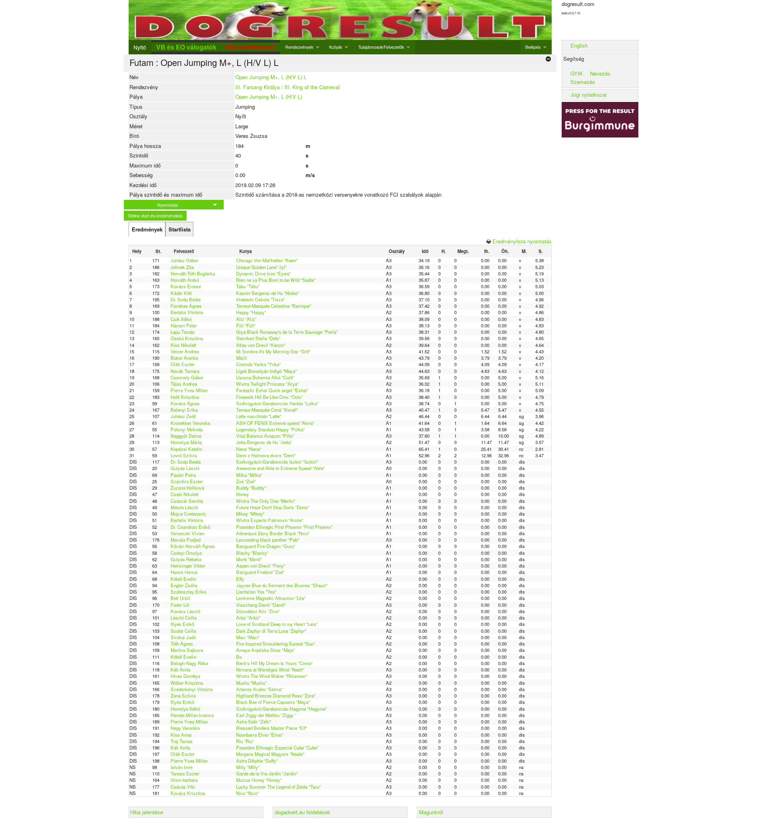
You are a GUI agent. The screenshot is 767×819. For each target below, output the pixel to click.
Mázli (241, 358)
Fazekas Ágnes (186, 306)
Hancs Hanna (184, 572)
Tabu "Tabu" (248, 286)
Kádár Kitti (181, 293)
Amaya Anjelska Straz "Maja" (265, 650)
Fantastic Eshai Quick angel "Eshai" (272, 390)
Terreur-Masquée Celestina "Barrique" (273, 306)
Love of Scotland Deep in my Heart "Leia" (277, 624)
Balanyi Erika (184, 410)
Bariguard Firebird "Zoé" (260, 572)
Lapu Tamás (183, 332)
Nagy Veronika (185, 728)
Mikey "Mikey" (250, 513)
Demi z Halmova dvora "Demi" (266, 455)
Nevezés (600, 73)
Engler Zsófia (184, 585)
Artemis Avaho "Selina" (259, 689)
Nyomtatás (167, 205)
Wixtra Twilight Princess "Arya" (267, 384)
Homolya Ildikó (185, 708)
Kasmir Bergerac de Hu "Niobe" (267, 293)
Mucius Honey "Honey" (259, 780)
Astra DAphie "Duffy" (257, 760)
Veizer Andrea (185, 351)
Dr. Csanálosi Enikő (190, 527)
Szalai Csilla (183, 631)
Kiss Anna (181, 734)
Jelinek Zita (182, 267)
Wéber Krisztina (187, 683)
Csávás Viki (183, 786)
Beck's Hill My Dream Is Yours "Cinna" (274, 663)
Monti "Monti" (249, 559)
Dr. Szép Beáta (186, 299)
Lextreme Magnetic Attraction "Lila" (271, 598)
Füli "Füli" (246, 325)
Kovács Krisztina (188, 793)
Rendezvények (299, 47)
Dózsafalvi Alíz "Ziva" (258, 611)
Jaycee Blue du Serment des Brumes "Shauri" (282, 585)
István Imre (182, 767)
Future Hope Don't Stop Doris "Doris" (272, 507)
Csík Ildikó (181, 319)
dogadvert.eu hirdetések (302, 812)
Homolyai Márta (186, 442)
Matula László (184, 507)
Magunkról (431, 812)
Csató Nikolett (185, 494)
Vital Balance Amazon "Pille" (265, 435)
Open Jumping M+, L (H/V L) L (270, 77)
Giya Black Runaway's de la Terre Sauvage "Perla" (287, 332)
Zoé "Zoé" (246, 481)
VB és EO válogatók (186, 47)
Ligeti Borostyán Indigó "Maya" (266, 371)
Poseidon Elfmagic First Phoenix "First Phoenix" (284, 527)
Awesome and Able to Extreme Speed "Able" (280, 468)
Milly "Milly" (248, 767)
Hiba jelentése (146, 812)
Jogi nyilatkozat (588, 94)
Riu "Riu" (245, 741)
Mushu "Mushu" (251, 683)
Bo (239, 657)
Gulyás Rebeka (186, 559)
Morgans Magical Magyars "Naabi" (270, 754)
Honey (242, 494)
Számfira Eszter (187, 481)
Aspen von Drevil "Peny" (260, 565)
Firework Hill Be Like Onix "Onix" (269, 397)
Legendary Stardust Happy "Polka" (270, 429)
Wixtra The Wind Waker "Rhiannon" (271, 676)
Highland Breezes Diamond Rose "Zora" (276, 695)
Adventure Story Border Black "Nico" (273, 533)
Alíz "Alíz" (246, 319)
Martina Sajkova (187, 650)
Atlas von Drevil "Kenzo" (260, 345)
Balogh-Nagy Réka (189, 663)
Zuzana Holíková (187, 487)
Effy (240, 579)
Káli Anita (180, 669)
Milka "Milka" (249, 475)
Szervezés (582, 82)
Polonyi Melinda (187, 429)
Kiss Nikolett (183, 345)
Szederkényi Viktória (192, 689)
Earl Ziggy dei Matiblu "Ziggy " (266, 715)
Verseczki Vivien (188, 533)
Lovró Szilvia (184, 455)
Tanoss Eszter (185, 773)
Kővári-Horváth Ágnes (193, 546)
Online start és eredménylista (155, 216)
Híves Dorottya (185, 676)
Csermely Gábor (187, 377)
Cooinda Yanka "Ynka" (258, 364)
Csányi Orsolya (186, 553)
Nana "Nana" (248, 449)
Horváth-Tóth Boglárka (193, 273)
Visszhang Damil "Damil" (261, 605)
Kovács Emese (186, 286)
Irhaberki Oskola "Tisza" (260, 299)
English (579, 45)
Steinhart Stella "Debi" (258, 338)
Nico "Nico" (247, 793)
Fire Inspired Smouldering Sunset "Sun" (275, 643)
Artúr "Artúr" (248, 617)
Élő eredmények (250, 47)
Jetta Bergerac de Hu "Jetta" (264, 442)
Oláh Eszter (183, 364)
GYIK (576, 73)
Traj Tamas (182, 741)
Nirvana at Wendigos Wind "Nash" (270, 669)
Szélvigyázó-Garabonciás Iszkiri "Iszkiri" (277, 461)
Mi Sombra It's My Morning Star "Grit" (273, 351)
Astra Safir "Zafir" (253, 721)
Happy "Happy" (251, 312)
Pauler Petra (183, 475)
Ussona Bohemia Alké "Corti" (265, 377)
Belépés (532, 47)
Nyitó (139, 47)
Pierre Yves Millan (189, 390)
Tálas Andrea (184, 384)
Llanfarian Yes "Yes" (256, 591)
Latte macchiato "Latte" (258, 416)
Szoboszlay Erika (188, 591)
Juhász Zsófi (183, 416)
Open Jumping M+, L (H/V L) (268, 96)
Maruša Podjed (186, 539)
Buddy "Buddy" (251, 487)
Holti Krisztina (185, 397)
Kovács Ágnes (185, 403)
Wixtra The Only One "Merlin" (265, 501)
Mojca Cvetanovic (188, 513)
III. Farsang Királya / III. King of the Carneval (287, 87)
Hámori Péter (184, 325)
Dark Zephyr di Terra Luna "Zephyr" (271, 631)
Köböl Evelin (183, 579)
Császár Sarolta (187, 501)
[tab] (147, 229)
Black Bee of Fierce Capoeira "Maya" (273, 702)
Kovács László (185, 611)
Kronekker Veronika (190, 423)
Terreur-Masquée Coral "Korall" (267, 410)
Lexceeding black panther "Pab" (267, 539)
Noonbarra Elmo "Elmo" (259, 734)
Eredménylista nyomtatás (522, 241)
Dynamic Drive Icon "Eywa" (263, 273)
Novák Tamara (185, 371)
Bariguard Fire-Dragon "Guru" (265, 546)
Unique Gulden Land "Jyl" (261, 267)
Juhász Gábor (185, 260)
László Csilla (184, 617)
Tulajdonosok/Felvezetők (381, 47)
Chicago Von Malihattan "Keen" (267, 260)
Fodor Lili (180, 605)
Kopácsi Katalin (186, 449)
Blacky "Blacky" (252, 553)
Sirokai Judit (183, 637)
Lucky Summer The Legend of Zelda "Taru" (278, 786)
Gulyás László (185, 468)
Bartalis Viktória (187, 312)
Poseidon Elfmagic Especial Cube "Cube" (277, 747)
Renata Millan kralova (192, 715)
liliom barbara (184, 780)
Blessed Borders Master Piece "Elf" (271, 728)
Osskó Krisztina (187, 338)
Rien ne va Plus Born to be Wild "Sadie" (276, 280)
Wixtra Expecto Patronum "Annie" (269, 520)
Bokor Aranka (184, 358)
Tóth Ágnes (182, 643)
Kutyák (335, 47)
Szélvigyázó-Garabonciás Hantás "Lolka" (277, 403)
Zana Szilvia (183, 695)
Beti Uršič (181, 598)
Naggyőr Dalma (186, 435)
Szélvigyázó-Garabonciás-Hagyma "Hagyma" (281, 708)
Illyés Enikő (182, 624)
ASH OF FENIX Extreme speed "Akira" (275, 423)
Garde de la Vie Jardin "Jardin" (267, 773)
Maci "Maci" (248, 637)
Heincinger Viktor (188, 565)
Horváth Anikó (185, 280)
